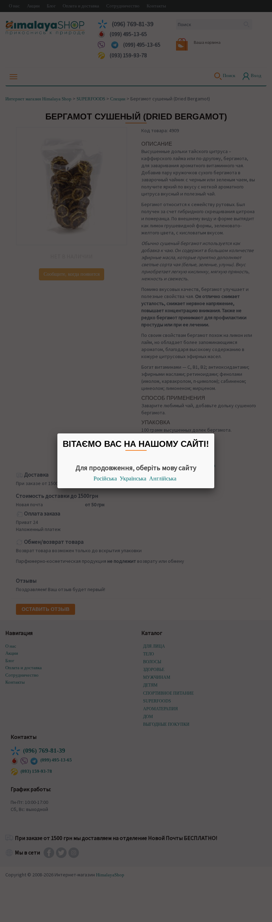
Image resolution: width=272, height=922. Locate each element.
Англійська (162, 478)
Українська (133, 478)
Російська (105, 478)
